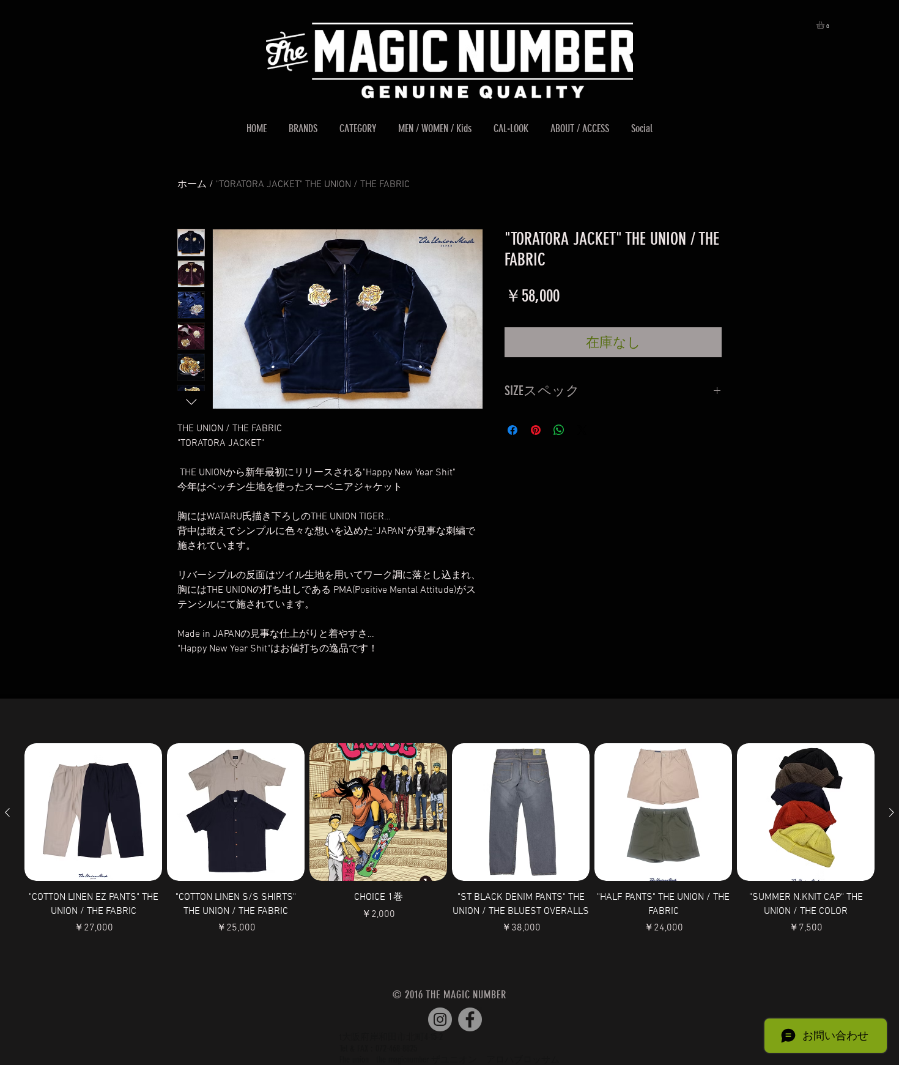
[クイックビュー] (93, 812)
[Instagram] (440, 1019)
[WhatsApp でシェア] (559, 430)
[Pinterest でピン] (535, 430)
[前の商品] (7, 812)
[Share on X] (582, 430)
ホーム (192, 185)
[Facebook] (470, 1019)
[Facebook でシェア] (512, 430)
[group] (449, 846)
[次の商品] (891, 812)
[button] (825, 25)
